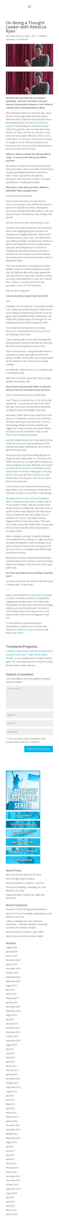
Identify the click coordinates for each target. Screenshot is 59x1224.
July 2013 (10, 1049)
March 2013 (11, 1066)
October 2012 (12, 1083)
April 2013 (10, 1061)
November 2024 (13, 960)
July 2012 (10, 1095)
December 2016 (13, 968)
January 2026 (11, 951)
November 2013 (13, 1032)
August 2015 (11, 985)
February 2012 (12, 1116)
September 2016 (13, 977)
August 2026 (11, 947)
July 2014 (10, 1019)
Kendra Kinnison (16, 36)
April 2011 (10, 1159)
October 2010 (12, 1184)
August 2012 (11, 1091)
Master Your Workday (15, 435)
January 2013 (11, 1074)
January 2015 (11, 1002)
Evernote (15, 486)
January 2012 (11, 1121)
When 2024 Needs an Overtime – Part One (25, 883)
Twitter (20, 633)
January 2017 (11, 964)
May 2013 (10, 1057)
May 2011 (10, 1155)
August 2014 (11, 1015)
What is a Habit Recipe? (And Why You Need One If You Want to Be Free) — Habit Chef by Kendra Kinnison (29, 654)
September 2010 (13, 1189)
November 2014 (13, 1006)
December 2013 (13, 1028)
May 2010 (10, 1205)
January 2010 (11, 1214)
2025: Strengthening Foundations (20, 878)
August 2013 (11, 1044)
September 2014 (13, 1011)
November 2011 (13, 1129)
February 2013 (12, 1070)
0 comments (22, 39)
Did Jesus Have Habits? (34, 932)
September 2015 (13, 981)
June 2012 (10, 1100)
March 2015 (11, 994)
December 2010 (13, 1176)
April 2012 (10, 1108)
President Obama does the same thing (23, 468)
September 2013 (13, 1040)
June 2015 (10, 989)
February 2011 (12, 1167)
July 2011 (10, 1146)
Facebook (20, 629)
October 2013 (12, 1036)
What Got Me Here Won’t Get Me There (23, 874)
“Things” (14, 400)
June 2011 (10, 1150)
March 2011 (11, 1163)
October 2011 (12, 1134)
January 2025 (11, 955)
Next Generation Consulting (39, 595)
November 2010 (13, 1180)
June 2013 (10, 1053)
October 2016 (12, 972)
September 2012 (13, 1087)
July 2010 (10, 1197)
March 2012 (11, 1112)
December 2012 (13, 1078)
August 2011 (11, 1142)
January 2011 (11, 1172)
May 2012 (10, 1104)
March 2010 (11, 1210)
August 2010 (11, 1193)
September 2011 (13, 1138)
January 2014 (11, 1023)
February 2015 (12, 998)
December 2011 (13, 1125)
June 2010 (10, 1201)
